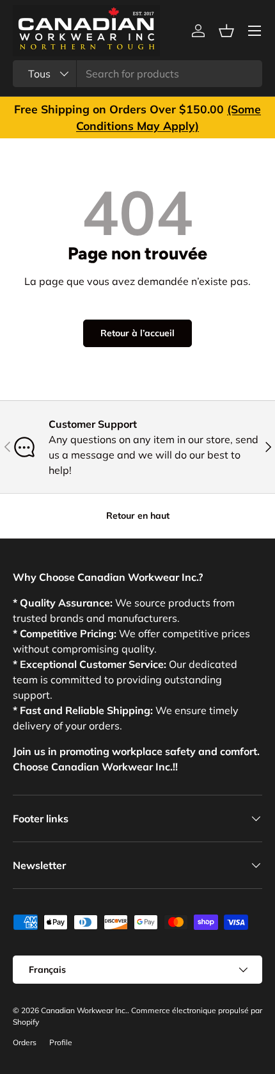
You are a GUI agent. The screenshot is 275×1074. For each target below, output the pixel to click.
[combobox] (137, 73)
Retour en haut (137, 515)
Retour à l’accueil (137, 333)
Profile (60, 1042)
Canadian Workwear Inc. (84, 1010)
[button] (226, 31)
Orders (24, 1042)
